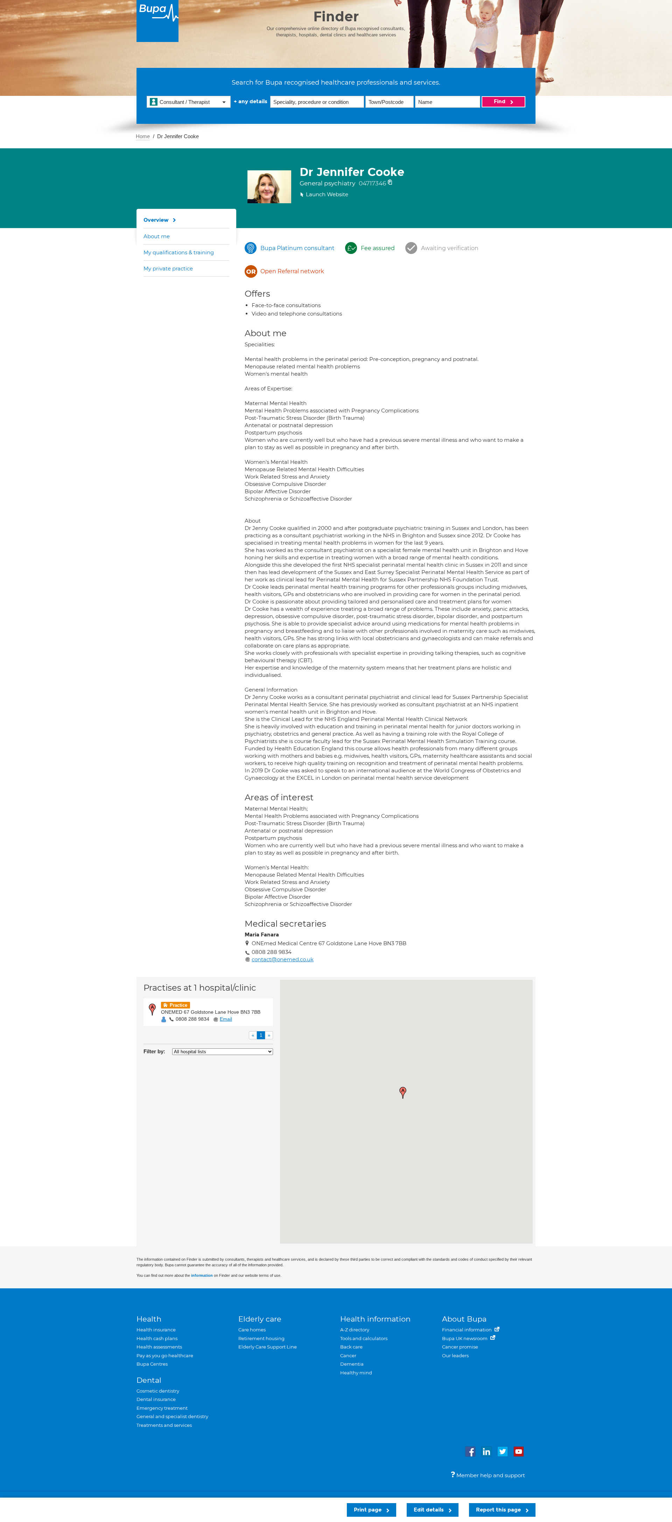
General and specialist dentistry (172, 1416)
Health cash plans (156, 1338)
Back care (351, 1347)
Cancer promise (460, 1347)
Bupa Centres (152, 1364)
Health (148, 1319)
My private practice (168, 268)
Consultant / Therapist (185, 102)
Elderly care (259, 1319)
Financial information (467, 1329)
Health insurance (156, 1329)
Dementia (352, 1364)
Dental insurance (156, 1399)
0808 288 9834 (192, 1019)
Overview (156, 220)
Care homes (252, 1329)
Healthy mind (356, 1372)
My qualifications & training (179, 252)
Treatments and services (164, 1425)
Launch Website (327, 194)
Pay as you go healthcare (164, 1355)
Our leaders (455, 1355)
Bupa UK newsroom (465, 1338)
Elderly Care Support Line (267, 1347)
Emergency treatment (162, 1408)
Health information (375, 1319)
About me (157, 236)
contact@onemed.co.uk (283, 959)
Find (500, 101)
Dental (148, 1380)
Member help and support (490, 1475)
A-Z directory (354, 1329)
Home (143, 136)
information (202, 1275)
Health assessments (159, 1347)
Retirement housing (261, 1338)
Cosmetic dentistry (157, 1391)
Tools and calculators (363, 1338)
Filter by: (154, 1051)
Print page (368, 1510)
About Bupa (464, 1319)
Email (226, 1019)
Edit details (429, 1510)
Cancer (348, 1355)
